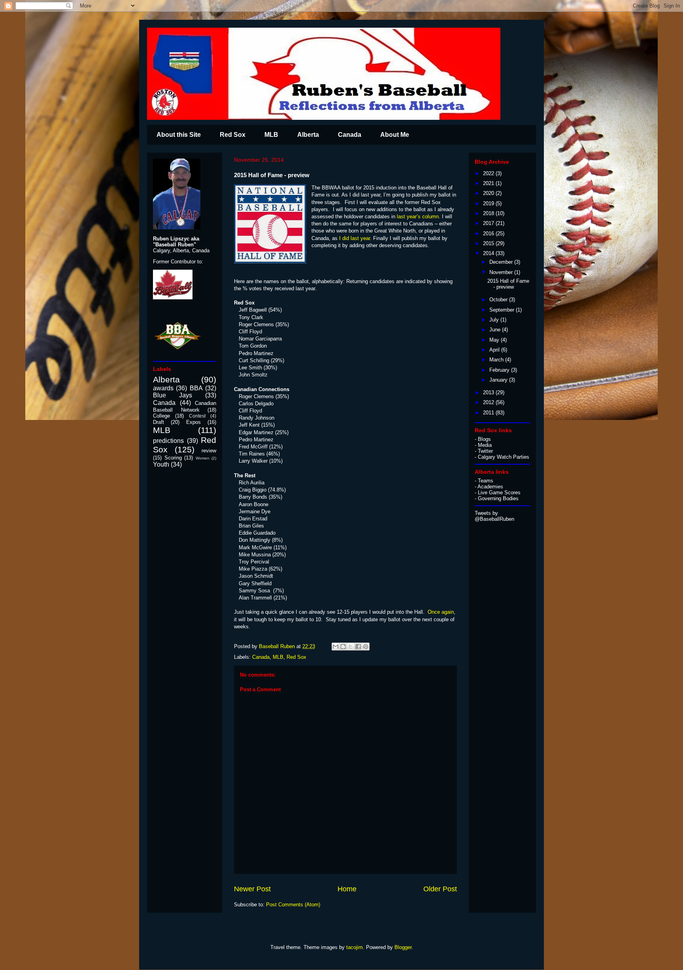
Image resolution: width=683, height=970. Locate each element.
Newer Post (252, 889)
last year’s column (417, 216)
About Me (394, 134)
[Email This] (336, 646)
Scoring (173, 458)
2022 (489, 173)
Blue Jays (172, 395)
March (497, 360)
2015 (489, 243)
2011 (489, 413)
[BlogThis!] (343, 646)
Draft (158, 422)
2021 (489, 183)
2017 (489, 223)
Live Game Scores (499, 492)
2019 (489, 203)
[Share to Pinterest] (366, 646)
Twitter (485, 451)
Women (202, 458)
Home (347, 889)
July (494, 320)
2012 (489, 402)
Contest (197, 415)
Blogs (484, 439)
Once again (441, 612)
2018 (489, 213)
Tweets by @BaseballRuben (494, 516)
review (209, 451)
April (495, 350)
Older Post (440, 889)
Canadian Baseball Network (184, 406)
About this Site (179, 134)
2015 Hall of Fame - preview (508, 284)
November (501, 272)
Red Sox (232, 134)
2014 (489, 253)
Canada (349, 134)
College (161, 416)
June (495, 330)
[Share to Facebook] (358, 646)
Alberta (308, 134)
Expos (193, 422)
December (501, 262)
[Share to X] (351, 646)
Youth (161, 464)
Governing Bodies (498, 498)
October (499, 300)
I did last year (354, 238)
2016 (489, 233)
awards (163, 388)
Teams (485, 481)
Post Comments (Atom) (293, 905)
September (502, 310)
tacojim (354, 947)
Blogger (402, 947)
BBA (196, 388)
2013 (489, 392)
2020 (489, 193)
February (500, 370)
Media (485, 445)
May (495, 340)
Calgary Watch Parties (503, 457)
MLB (271, 134)
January (499, 380)
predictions (168, 440)
